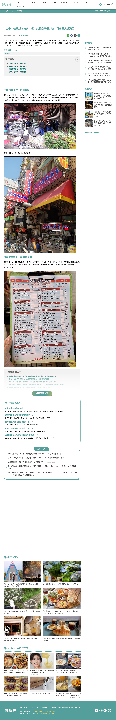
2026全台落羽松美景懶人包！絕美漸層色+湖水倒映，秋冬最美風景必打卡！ (35, 454)
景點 (18, 2)
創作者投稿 (23, 707)
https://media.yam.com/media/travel (44, 711)
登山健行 (43, 2)
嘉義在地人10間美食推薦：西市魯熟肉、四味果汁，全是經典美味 (68, 694)
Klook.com (7, 53)
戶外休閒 (53, 2)
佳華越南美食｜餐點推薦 (17, 72)
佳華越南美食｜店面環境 (17, 69)
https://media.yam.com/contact (45, 713)
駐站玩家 (86, 2)
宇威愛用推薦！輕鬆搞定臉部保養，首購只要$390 (26, 462)
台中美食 (19, 11)
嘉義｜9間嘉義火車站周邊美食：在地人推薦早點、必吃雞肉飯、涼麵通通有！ (68, 672)
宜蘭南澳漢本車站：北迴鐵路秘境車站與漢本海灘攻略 (99, 48)
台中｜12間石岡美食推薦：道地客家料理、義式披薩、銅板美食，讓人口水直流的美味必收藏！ (16, 672)
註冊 (108, 4)
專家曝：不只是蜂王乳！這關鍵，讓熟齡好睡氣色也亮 (42, 671)
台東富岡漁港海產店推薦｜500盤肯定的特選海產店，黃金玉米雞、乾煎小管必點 (100, 62)
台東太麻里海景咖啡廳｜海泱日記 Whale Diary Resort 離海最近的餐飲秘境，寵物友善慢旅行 (100, 55)
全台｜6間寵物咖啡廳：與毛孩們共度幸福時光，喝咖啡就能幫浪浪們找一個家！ (37, 458)
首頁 (6, 11)
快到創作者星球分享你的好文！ (99, 11)
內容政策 (44, 707)
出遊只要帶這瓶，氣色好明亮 (40, 693)
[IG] (101, 710)
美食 (25, 2)
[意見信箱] (105, 710)
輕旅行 (6, 4)
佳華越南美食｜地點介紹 (17, 63)
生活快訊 (75, 2)
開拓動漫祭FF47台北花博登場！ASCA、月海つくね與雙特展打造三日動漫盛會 (100, 75)
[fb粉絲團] (96, 710)
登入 (103, 4)
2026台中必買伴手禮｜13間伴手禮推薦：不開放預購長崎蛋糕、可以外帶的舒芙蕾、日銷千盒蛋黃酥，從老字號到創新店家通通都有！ (42, 474)
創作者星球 (20, 6)
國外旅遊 (64, 2)
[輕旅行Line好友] (109, 710)
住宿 (33, 2)
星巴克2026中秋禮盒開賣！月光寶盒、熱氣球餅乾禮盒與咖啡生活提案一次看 (100, 68)
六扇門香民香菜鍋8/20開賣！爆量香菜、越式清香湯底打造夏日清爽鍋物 (99, 81)
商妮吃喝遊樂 (25, 35)
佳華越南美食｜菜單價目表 (18, 66)
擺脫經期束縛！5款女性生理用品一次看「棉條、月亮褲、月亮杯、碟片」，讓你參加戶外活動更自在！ (42, 467)
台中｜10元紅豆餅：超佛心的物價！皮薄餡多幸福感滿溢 (15, 694)
